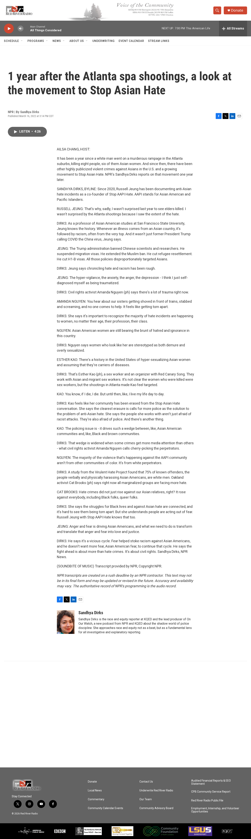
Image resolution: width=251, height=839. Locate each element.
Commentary (96, 799)
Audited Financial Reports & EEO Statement (211, 782)
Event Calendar (131, 40)
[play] (9, 28)
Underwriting (103, 40)
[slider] (26, 28)
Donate (237, 10)
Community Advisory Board (156, 808)
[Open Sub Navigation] (22, 40)
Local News (95, 790)
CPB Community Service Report (210, 791)
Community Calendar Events (105, 808)
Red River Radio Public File (207, 800)
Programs (35, 40)
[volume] (20, 28)
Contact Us (146, 781)
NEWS (57, 40)
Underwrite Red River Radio (156, 790)
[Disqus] (125, 714)
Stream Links (158, 40)
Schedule (11, 40)
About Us (76, 40)
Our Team (145, 799)
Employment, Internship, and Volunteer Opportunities (215, 810)
